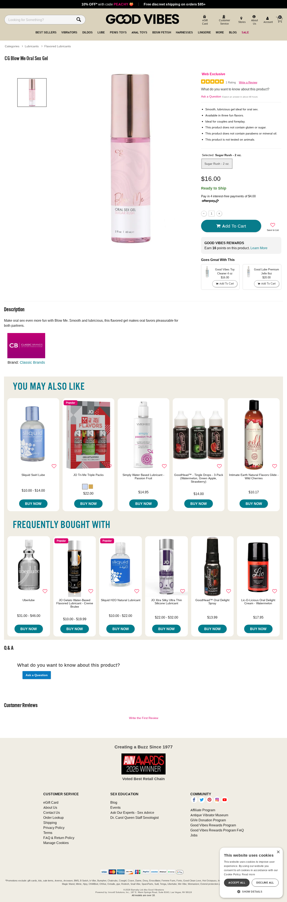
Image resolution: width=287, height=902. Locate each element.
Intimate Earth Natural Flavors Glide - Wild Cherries (254, 476)
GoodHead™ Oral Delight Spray (212, 601)
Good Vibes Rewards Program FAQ (217, 830)
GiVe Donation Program (208, 820)
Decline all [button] (265, 882)
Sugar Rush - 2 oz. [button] (216, 164)
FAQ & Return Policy (58, 838)
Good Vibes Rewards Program (213, 825)
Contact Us (51, 812)
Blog (113, 802)
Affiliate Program (202, 810)
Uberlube (28, 600)
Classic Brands (32, 362)
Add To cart (234, 226)
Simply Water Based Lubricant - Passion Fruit (143, 476)
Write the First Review (143, 718)
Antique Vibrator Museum (209, 815)
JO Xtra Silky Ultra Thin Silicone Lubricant (166, 601)
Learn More (258, 248)
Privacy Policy (54, 828)
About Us (50, 807)
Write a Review (248, 82)
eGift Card (50, 802)
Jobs (193, 835)
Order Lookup (53, 817)
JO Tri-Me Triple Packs (88, 475)
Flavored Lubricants (57, 46)
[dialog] (251, 873)
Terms (47, 833)
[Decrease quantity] (204, 213)
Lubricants (32, 46)
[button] (85, 486)
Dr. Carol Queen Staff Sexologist (134, 817)
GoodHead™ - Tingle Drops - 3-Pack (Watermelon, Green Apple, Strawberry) (198, 478)
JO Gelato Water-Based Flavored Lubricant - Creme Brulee (74, 603)
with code (107, 4)
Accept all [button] (236, 882)
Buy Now (33, 504)
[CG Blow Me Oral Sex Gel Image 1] (129, 158)
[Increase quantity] (219, 213)
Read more (248, 874)
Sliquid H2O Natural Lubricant (120, 600)
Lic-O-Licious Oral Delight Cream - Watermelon (258, 601)
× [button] (278, 852)
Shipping (50, 822)
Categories (12, 46)
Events (115, 807)
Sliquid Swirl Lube (33, 475)
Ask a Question (211, 96)
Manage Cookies (56, 843)
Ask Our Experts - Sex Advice (132, 812)
